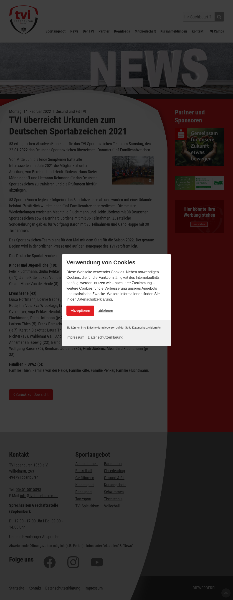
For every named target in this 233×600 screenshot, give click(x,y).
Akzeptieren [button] (80, 311)
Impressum (75, 337)
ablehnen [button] (105, 311)
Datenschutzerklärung (94, 299)
